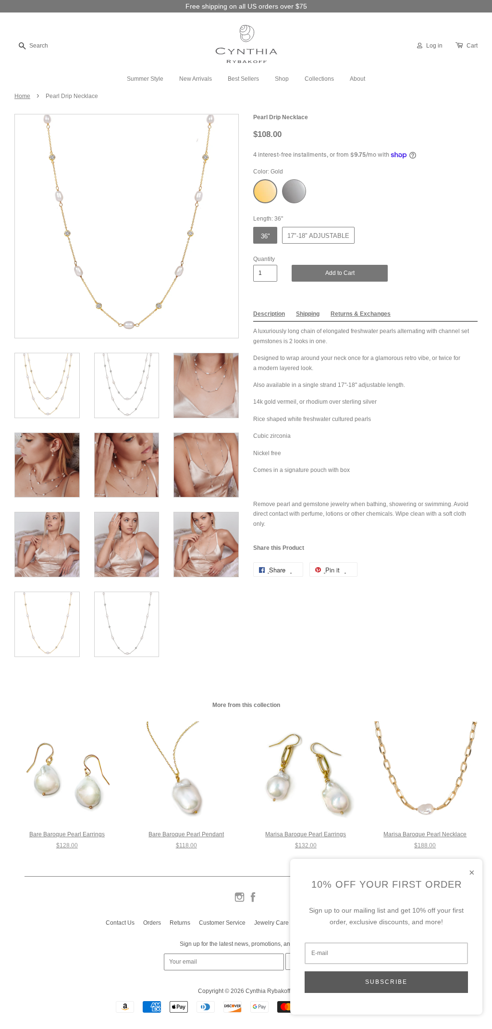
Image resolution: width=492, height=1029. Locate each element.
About (357, 78)
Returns (180, 922)
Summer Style (145, 78)
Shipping (308, 313)
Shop (282, 78)
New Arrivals (195, 78)
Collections (319, 78)
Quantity (264, 259)
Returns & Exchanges (361, 313)
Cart (472, 45)
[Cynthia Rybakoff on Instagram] (240, 901)
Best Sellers (243, 78)
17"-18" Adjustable (318, 235)
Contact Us (120, 922)
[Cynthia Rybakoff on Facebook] (253, 901)
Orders (152, 922)
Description (269, 313)
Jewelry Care (271, 922)
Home (22, 96)
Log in (434, 45)
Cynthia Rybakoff (268, 991)
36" (265, 236)
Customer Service (222, 922)
